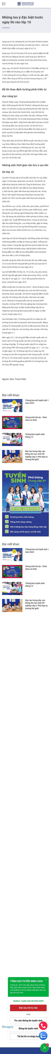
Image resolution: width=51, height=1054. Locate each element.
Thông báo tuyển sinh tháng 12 (35, 435)
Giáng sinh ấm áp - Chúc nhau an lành (36, 418)
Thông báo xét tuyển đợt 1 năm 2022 (37, 401)
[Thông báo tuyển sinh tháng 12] (12, 439)
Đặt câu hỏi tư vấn (28, 1008)
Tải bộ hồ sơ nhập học (28, 1036)
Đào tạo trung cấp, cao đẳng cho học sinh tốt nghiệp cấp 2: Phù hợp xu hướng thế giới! (36, 455)
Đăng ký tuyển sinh (28, 1028)
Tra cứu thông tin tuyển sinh (28, 1020)
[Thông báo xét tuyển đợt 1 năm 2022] (12, 405)
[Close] (46, 979)
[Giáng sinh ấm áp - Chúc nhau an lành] (12, 422)
